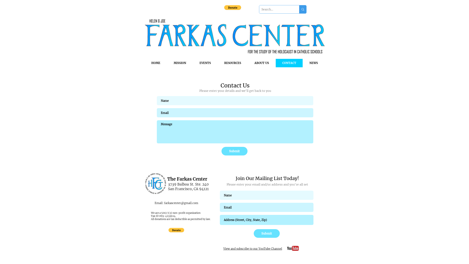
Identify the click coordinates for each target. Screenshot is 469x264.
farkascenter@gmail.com (181, 203)
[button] (232, 7)
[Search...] (302, 9)
